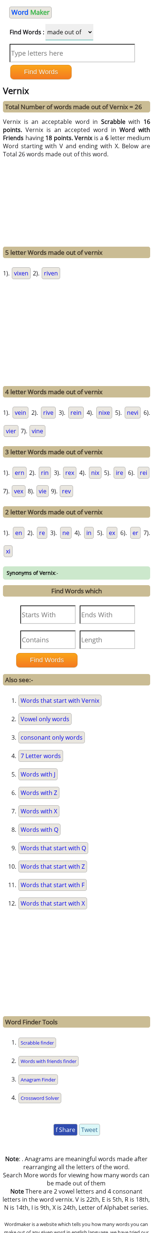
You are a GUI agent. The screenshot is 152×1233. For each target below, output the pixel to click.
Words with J (38, 774)
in (88, 533)
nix (95, 473)
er (135, 533)
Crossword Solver (40, 1098)
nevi (132, 413)
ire (119, 473)
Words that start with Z (53, 866)
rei (143, 473)
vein (20, 413)
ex (112, 533)
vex (18, 491)
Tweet (89, 1130)
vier (11, 431)
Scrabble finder (37, 1042)
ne (65, 533)
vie (42, 491)
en (18, 533)
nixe (104, 413)
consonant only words (52, 737)
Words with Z (39, 793)
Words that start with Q (53, 848)
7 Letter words (41, 756)
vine (37, 431)
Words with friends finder (48, 1061)
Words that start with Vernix (60, 701)
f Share (65, 1130)
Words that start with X (53, 903)
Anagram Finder (38, 1079)
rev (66, 491)
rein (76, 413)
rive (48, 413)
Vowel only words (45, 719)
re (42, 533)
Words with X (39, 811)
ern (19, 473)
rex (69, 473)
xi (8, 551)
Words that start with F (52, 885)
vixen (21, 273)
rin (45, 473)
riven (51, 273)
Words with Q (39, 830)
